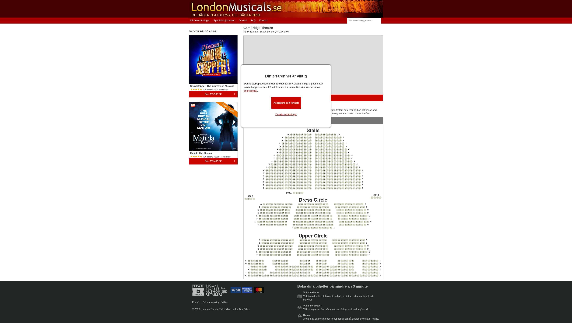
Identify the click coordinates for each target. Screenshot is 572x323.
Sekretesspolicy (210, 302)
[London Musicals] (236, 16)
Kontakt (263, 20)
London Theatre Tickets (214, 309)
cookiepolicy (250, 91)
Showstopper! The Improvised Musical (209, 36)
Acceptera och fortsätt (286, 103)
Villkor (225, 302)
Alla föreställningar (200, 20)
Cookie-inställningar (286, 114)
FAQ (253, 20)
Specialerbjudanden (224, 20)
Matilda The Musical (200, 103)
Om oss (243, 20)
